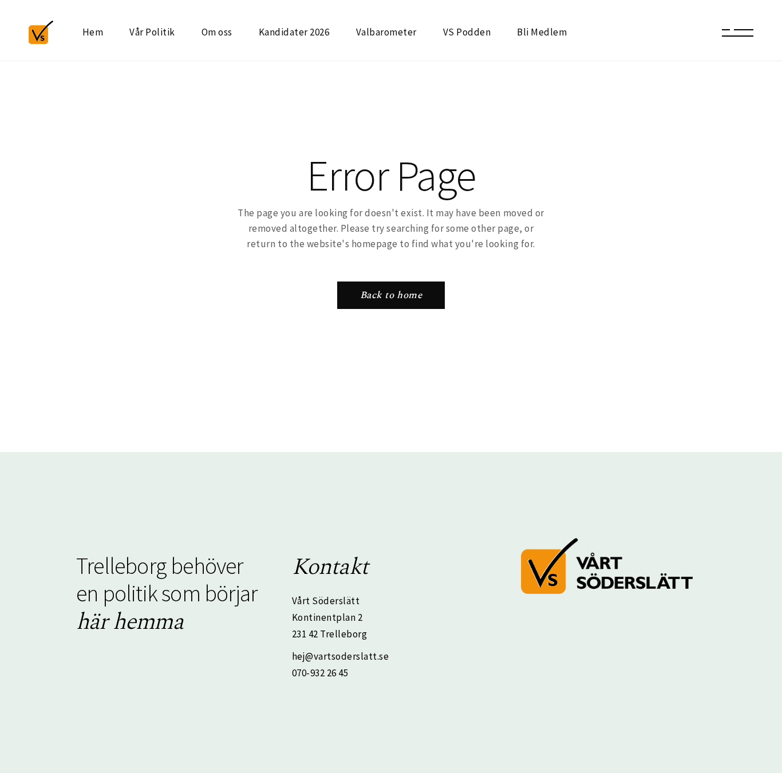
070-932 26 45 (320, 673)
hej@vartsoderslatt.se (340, 656)
